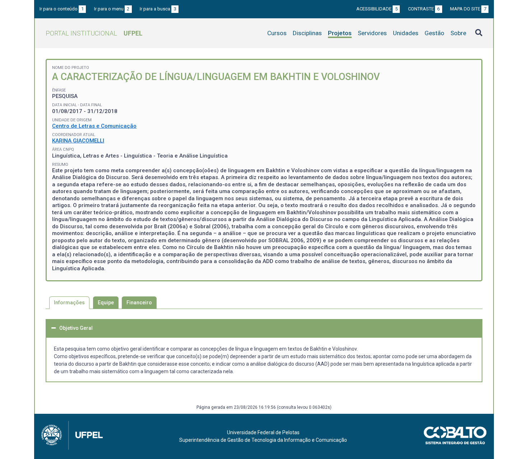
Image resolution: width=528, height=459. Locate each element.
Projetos (340, 33)
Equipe (106, 302)
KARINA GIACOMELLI (78, 140)
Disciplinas (307, 33)
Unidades (405, 33)
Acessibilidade (377, 8)
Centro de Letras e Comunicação (94, 126)
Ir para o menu (112, 8)
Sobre (458, 33)
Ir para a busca (158, 8)
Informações (69, 302)
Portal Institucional (94, 33)
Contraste (424, 8)
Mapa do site (468, 8)
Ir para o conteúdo (62, 8)
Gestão (434, 33)
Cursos (277, 33)
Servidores (372, 33)
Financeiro (139, 302)
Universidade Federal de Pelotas (263, 432)
